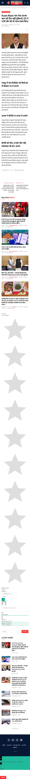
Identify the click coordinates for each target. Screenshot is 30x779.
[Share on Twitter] (3, 29)
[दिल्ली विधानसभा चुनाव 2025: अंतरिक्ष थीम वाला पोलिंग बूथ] (6, 713)
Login (3, 589)
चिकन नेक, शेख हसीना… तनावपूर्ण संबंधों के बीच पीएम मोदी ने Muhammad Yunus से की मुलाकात (15, 274)
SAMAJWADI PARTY (19, 170)
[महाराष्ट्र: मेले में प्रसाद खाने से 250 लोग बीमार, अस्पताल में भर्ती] (6, 694)
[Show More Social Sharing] (26, 29)
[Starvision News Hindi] (14, 3)
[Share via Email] (20, 29)
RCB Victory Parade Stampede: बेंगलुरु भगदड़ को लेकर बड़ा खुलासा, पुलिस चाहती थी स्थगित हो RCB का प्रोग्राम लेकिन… (14, 221)
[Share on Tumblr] (17, 29)
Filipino (24, 745)
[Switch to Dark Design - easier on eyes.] (25, 3)
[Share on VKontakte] (23, 29)
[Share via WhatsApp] (9, 29)
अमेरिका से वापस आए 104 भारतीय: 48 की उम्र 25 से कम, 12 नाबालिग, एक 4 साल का (20, 702)
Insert (3, 777)
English (9, 745)
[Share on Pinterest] (11, 29)
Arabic (15, 747)
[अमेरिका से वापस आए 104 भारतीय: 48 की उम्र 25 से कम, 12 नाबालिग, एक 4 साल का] (6, 702)
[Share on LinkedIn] (15, 29)
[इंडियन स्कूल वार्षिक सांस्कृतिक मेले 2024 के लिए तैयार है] (6, 721)
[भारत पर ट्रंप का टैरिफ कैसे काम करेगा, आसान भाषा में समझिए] (15, 237)
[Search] (27, 3)
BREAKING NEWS (6, 11)
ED (11, 170)
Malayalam (16, 745)
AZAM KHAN (5, 170)
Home (3, 7)
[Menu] (3, 3)
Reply (2, 769)
